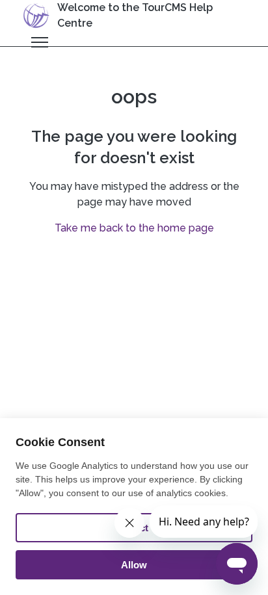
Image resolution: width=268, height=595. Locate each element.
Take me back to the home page (134, 228)
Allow (134, 564)
